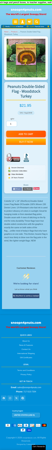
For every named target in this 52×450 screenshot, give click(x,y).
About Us (26, 341)
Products (14, 32)
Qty (12, 119)
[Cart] (30, 22)
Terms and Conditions (26, 370)
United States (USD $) (24, 415)
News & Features (26, 345)
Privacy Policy (26, 374)
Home (6, 32)
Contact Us (26, 349)
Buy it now (26, 141)
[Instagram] (10, 398)
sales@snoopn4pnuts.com (29, 387)
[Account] (22, 22)
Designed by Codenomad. (26, 444)
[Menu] (15, 22)
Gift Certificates (26, 358)
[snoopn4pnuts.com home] (26, 328)
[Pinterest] (22, 398)
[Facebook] (3, 398)
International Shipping (26, 353)
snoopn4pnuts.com (29, 438)
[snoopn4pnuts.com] (26, 12)
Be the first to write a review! (26, 296)
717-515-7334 (29, 392)
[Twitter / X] (16, 398)
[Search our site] (37, 22)
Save (37, 188)
